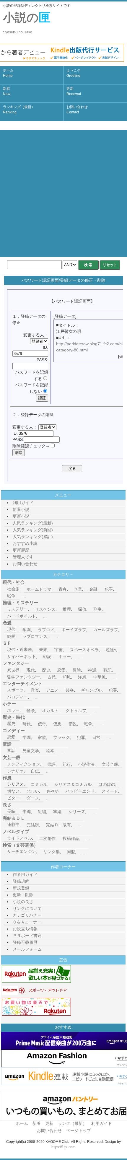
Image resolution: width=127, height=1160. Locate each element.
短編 (42, 811)
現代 (11, 629)
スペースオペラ (84, 649)
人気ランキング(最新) (33, 523)
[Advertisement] (63, 193)
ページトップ (78, 1130)
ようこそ (73, 73)
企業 (78, 589)
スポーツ (15, 689)
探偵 (82, 609)
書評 (51, 764)
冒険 (77, 670)
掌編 (57, 811)
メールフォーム (27, 949)
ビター (13, 798)
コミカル (39, 784)
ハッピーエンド (80, 791)
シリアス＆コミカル (73, 784)
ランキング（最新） (19, 109)
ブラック (61, 737)
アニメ (52, 690)
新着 (6, 91)
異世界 (13, 669)
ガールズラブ (105, 629)
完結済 (33, 824)
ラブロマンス (34, 636)
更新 (73, 91)
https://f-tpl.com (63, 1147)
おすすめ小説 (25, 543)
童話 (11, 750)
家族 (42, 737)
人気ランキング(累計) (33, 536)
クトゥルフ (76, 710)
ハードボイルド (21, 616)
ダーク (33, 798)
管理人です (23, 557)
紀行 (67, 764)
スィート (110, 791)
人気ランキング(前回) (33, 529)
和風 (67, 677)
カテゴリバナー (27, 915)
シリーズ (77, 811)
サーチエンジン (21, 851)
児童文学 (30, 750)
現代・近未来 (19, 649)
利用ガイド (23, 502)
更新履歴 (21, 550)
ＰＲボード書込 (27, 935)
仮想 (57, 723)
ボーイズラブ (73, 629)
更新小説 (21, 516)
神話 (92, 670)
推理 (67, 609)
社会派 (13, 588)
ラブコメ (46, 629)
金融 (93, 589)
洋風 (82, 677)
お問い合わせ (77, 109)
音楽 (35, 690)
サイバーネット (21, 656)
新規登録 (21, 888)
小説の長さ (23, 901)
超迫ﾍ (111, 649)
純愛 (11, 636)
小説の (27, 22)
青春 (62, 589)
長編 (11, 811)
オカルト (50, 710)
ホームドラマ (39, 589)
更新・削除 (23, 894)
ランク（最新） (72, 1123)
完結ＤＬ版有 (58, 824)
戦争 (11, 596)
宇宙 (58, 649)
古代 (51, 677)
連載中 (13, 824)
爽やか (52, 791)
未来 (43, 649)
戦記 (47, 656)
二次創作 (47, 838)
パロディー (17, 697)
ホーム (8, 73)
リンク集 (51, 851)
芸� (70, 690)
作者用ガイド (25, 874)
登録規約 (21, 881)
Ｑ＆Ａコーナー (27, 922)
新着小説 (21, 509)
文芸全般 (110, 764)
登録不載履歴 (25, 942)
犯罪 (109, 589)
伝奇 (42, 723)
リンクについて (27, 908)
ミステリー (17, 609)
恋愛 (61, 670)
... (24, 596)
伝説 (73, 723)
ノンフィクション (23, 764)
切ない (13, 791)
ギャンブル (91, 690)
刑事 (97, 609)
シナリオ (15, 771)
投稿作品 (71, 838)
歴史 (46, 670)
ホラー (64, 656)
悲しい (33, 791)
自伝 (35, 771)
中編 (26, 811)
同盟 (71, 851)
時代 (26, 723)
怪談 (31, 710)
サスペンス (45, 609)
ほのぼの (107, 784)
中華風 (99, 677)
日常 (96, 737)
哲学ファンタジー (23, 677)
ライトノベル (19, 838)
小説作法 (86, 764)
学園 (26, 629)
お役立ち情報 (25, 928)
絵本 (50, 750)
